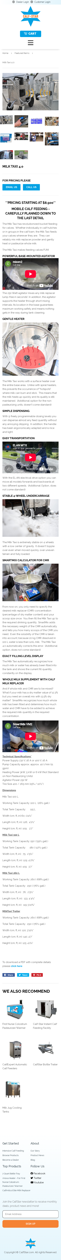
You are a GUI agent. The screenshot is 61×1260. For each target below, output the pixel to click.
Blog (33, 1160)
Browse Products (10, 1155)
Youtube (38, 1182)
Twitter (37, 1178)
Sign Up (30, 1223)
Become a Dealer (10, 1160)
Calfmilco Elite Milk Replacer (16, 1190)
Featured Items (22, 53)
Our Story (35, 1151)
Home (5, 53)
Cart (32, 33)
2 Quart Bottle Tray (11, 1173)
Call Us (31, 187)
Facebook (39, 1173)
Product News (37, 1155)
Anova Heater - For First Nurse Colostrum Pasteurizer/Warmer (13, 1182)
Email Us (11, 187)
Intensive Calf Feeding (13, 1151)
